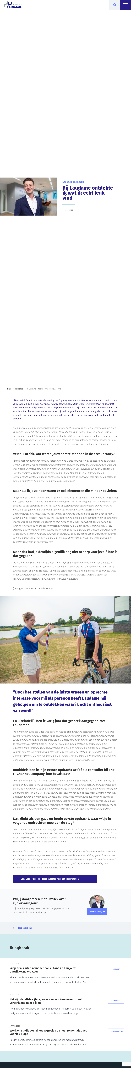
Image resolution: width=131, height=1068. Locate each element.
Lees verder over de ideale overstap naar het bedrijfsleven (50, 879)
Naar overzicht (25, 928)
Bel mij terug (96, 911)
